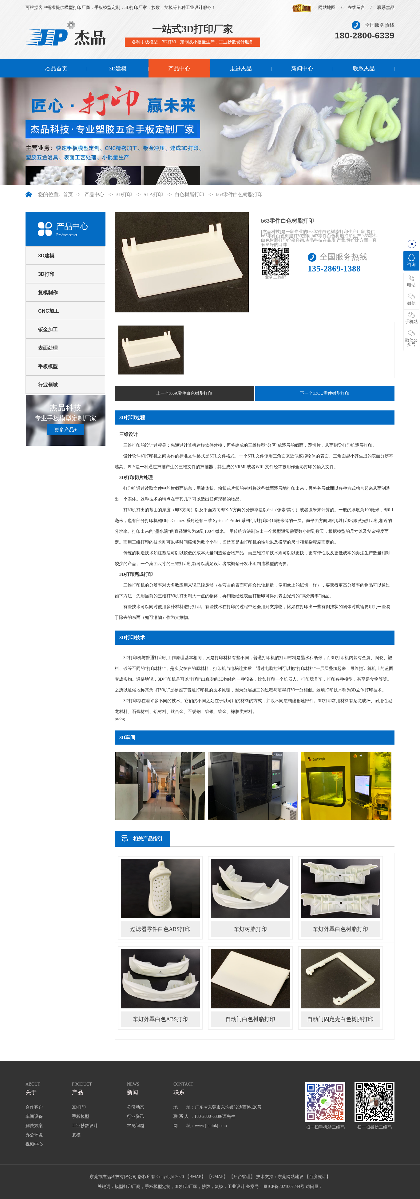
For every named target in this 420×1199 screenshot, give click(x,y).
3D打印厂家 (136, 7)
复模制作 (48, 292)
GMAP (217, 1176)
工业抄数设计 (85, 1125)
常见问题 (135, 1125)
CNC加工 (48, 311)
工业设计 (194, 7)
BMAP (195, 1176)
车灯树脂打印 (250, 929)
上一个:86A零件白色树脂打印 (184, 393)
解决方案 (34, 1125)
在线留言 (356, 7)
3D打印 (124, 194)
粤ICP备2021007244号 (283, 1186)
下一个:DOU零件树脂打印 (324, 393)
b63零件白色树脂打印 (239, 194)
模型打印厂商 (77, 7)
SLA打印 (153, 194)
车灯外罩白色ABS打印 (160, 1019)
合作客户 (34, 1107)
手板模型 (48, 366)
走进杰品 (241, 68)
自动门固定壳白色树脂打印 (340, 1019)
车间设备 (34, 1116)
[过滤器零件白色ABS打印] (160, 888)
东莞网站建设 (290, 1176)
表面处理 (48, 347)
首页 (68, 194)
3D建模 (118, 68)
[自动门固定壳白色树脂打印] (340, 978)
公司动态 (135, 1107)
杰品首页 (56, 68)
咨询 (411, 264)
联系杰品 (385, 7)
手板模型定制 (107, 7)
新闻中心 (302, 68)
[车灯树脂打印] (250, 888)
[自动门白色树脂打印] (250, 978)
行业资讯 (135, 1116)
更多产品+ (65, 429)
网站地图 (326, 7)
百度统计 (317, 1176)
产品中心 (179, 68)
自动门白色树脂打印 (250, 1019)
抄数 (155, 7)
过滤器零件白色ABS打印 (160, 929)
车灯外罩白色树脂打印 (340, 929)
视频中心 (34, 1144)
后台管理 (242, 1176)
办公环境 (34, 1135)
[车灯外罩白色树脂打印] (340, 888)
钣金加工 (48, 329)
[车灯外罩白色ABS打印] (160, 978)
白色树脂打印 (189, 194)
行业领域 (48, 384)
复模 (168, 7)
